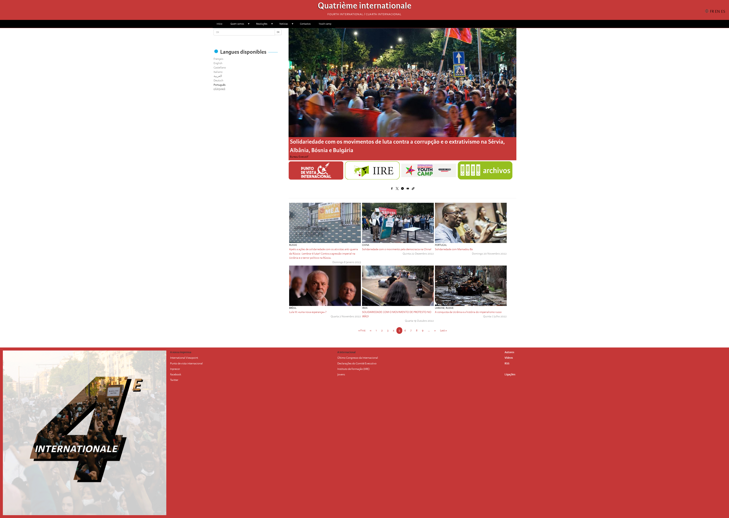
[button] (413, 188)
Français (218, 59)
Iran (364, 308)
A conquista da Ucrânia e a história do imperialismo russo (468, 312)
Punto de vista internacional (186, 363)
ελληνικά (219, 89)
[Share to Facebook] (392, 188)
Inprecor (175, 369)
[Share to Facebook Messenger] (402, 188)
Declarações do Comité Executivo (356, 363)
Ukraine (440, 308)
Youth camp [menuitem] (325, 23)
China (365, 245)
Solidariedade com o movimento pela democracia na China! (396, 249)
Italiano (218, 72)
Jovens (341, 374)
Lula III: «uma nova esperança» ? (308, 312)
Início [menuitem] (219, 23)
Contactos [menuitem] (305, 23)
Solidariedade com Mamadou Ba (454, 249)
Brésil (292, 308)
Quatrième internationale (364, 7)
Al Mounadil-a (298, 156)
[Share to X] (397, 188)
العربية (218, 76)
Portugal (441, 245)
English (218, 63)
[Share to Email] (408, 188)
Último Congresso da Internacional (357, 357)
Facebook (175, 374)
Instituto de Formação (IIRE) (353, 369)
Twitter (174, 380)
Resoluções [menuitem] (259, 25)
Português (220, 84)
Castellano (220, 67)
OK (278, 32)
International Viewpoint (184, 357)
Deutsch (218, 80)
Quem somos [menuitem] (235, 25)
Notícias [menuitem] (281, 25)
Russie (293, 245)
